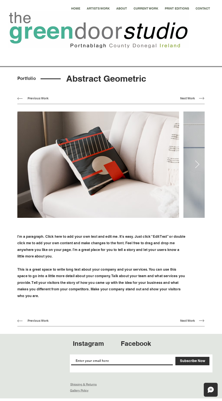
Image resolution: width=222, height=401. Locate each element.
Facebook (136, 343)
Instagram (88, 343)
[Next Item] (197, 164)
